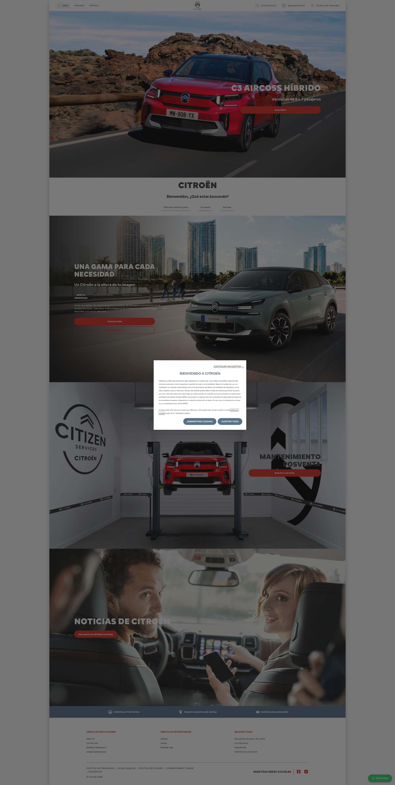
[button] (229, 366)
